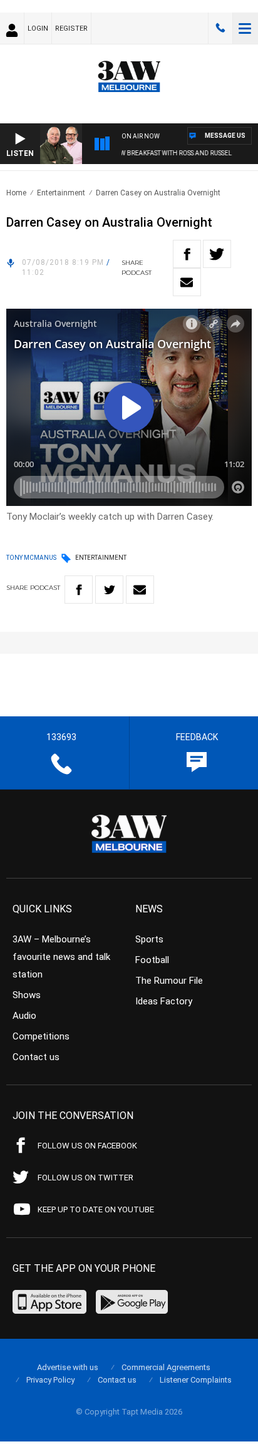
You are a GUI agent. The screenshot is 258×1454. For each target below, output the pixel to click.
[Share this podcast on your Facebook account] (187, 254)
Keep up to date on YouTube (96, 1209)
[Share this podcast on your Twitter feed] (217, 254)
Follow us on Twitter (85, 1177)
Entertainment (61, 192)
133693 (220, 28)
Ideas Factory (163, 1001)
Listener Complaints (196, 1379)
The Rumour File (169, 980)
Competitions (41, 1036)
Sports (149, 939)
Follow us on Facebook (87, 1145)
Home (16, 192)
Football (152, 960)
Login (38, 28)
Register (71, 28)
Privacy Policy (50, 1379)
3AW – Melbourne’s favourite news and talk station (61, 957)
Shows (27, 995)
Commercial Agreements (165, 1367)
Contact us (36, 1057)
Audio (24, 1015)
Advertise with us (67, 1367)
